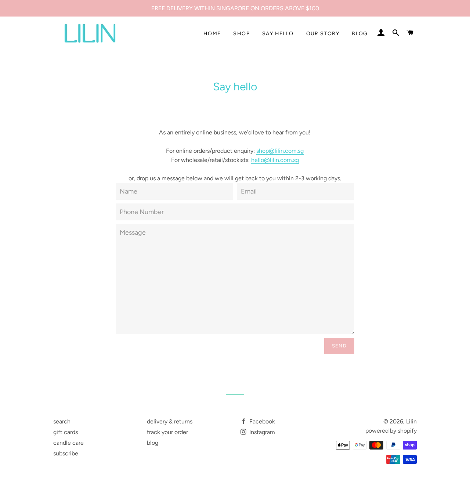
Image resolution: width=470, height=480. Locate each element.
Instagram (261, 432)
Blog (360, 33)
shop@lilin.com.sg (280, 150)
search (61, 421)
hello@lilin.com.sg (275, 159)
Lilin (411, 421)
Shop (241, 33)
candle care (68, 442)
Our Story (323, 33)
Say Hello (278, 33)
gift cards (65, 432)
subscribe (65, 453)
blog (152, 442)
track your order (167, 432)
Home (212, 33)
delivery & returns (169, 421)
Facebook (261, 421)
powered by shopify (391, 430)
